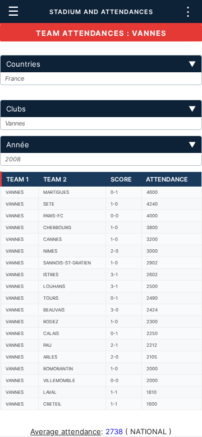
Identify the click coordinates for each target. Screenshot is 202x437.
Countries (101, 63)
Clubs (101, 108)
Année (101, 144)
